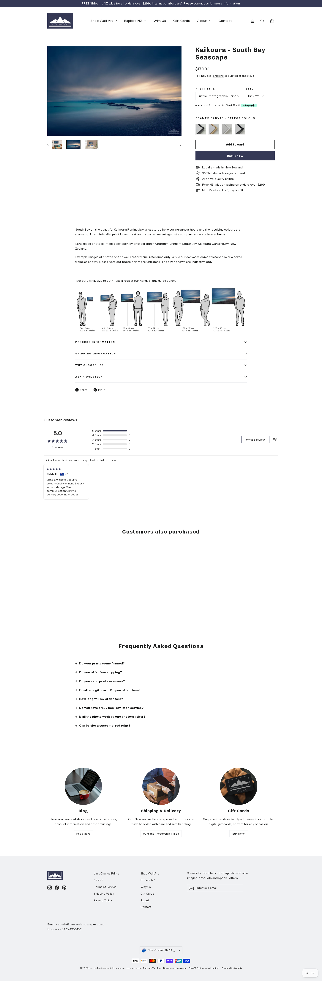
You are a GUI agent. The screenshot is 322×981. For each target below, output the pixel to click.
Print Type (205, 88)
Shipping (218, 75)
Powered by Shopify (232, 968)
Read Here (83, 833)
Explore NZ (133, 21)
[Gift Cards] (238, 786)
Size (249, 88)
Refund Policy (103, 900)
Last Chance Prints (106, 873)
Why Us (159, 21)
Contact (225, 21)
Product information (95, 342)
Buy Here (238, 833)
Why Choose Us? (89, 365)
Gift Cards (181, 21)
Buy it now (235, 155)
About (202, 21)
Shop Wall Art (102, 21)
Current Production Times (161, 833)
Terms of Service (105, 887)
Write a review (255, 439)
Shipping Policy (104, 893)
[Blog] (83, 786)
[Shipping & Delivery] (161, 786)
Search (98, 880)
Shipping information (95, 353)
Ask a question (89, 376)
